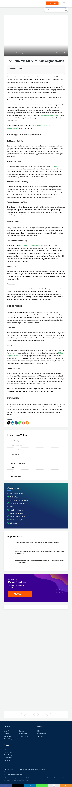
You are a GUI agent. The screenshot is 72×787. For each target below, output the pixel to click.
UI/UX (13, 467)
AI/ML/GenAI (15, 454)
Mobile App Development (18, 450)
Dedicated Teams (16, 476)
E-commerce (15, 458)
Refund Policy (8, 757)
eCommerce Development (19, 500)
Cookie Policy (8, 755)
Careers (6, 733)
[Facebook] (16, 423)
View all (17, 594)
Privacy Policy (8, 752)
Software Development (18, 463)
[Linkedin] (12, 423)
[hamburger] (64, 3)
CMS (12, 507)
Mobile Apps (14, 497)
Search (66, 10)
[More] (27, 423)
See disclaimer (24, 780)
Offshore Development (17, 516)
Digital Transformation (17, 513)
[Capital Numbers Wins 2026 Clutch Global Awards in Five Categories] (10, 544)
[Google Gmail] (23, 423)
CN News (13, 523)
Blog (38, 731)
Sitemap (39, 736)
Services (22, 731)
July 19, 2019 (61, 53)
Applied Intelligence (16, 510)
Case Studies (41, 733)
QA (12, 471)
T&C (5, 749)
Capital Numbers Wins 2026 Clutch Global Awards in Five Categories (37, 542)
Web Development (16, 441)
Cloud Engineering (16, 445)
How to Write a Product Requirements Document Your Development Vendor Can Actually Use (40, 561)
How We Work (23, 736)
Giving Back (7, 736)
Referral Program (9, 739)
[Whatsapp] (19, 423)
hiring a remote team (50, 115)
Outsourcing (19, 53)
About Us (6, 731)
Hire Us (51, 3)
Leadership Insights (16, 520)
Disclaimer (7, 760)
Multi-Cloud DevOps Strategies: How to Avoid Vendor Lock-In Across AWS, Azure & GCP (39, 552)
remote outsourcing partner (28, 245)
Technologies (23, 733)
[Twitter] (8, 423)
